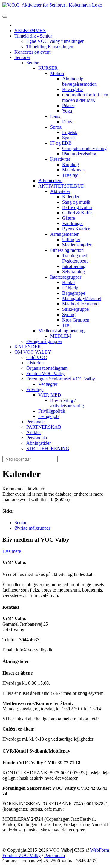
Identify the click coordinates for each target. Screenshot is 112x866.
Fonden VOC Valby (21, 855)
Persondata (54, 855)
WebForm (99, 850)
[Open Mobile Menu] (4, 17)
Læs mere (11, 551)
